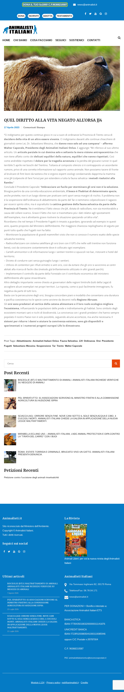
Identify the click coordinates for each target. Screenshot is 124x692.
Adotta (47, 16)
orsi (98, 341)
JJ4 (81, 341)
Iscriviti (34, 16)
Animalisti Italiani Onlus (46, 341)
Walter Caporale (73, 346)
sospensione (43, 346)
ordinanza (89, 341)
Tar (54, 346)
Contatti (93, 40)
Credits (84, 682)
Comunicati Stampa (34, 127)
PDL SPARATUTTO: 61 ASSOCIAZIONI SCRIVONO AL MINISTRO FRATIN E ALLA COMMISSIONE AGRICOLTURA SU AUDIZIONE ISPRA (32, 603)
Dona (21, 16)
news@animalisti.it (87, 4)
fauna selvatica (69, 341)
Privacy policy (53, 682)
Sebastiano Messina (24, 346)
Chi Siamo (20, 40)
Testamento (64, 16)
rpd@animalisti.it (70, 682)
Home (6, 40)
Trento (60, 346)
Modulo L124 (37, 682)
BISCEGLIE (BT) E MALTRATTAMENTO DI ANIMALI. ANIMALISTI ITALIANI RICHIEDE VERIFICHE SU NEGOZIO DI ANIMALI (32, 586)
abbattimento (23, 341)
